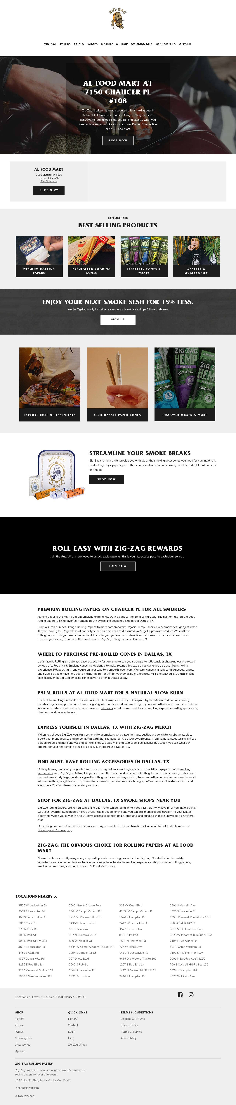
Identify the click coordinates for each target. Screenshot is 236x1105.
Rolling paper (46, 617)
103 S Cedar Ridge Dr (32, 917)
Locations (21, 997)
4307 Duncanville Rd (31, 959)
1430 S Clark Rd (28, 953)
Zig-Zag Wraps (77, 1045)
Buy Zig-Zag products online (104, 812)
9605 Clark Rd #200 (182, 923)
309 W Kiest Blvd (130, 905)
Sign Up (118, 320)
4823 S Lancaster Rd (183, 911)
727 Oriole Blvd (79, 959)
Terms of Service (131, 1032)
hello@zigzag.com (27, 1088)
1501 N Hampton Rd (132, 941)
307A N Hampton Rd (183, 970)
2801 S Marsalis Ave (183, 905)
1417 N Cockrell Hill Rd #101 (137, 970)
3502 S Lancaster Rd (31, 947)
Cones (79, 44)
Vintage (50, 44)
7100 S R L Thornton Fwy (186, 953)
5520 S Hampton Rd (132, 917)
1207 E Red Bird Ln (131, 964)
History (72, 1019)
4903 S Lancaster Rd (31, 911)
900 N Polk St (27, 935)
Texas (36, 997)
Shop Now (118, 141)
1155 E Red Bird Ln (30, 964)
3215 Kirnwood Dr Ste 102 (35, 970)
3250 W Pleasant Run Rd (85, 917)
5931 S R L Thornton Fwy (186, 929)
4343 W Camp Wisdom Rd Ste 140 (91, 947)
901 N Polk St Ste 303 (32, 941)
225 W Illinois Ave (131, 947)
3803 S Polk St (78, 964)
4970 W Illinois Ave (182, 976)
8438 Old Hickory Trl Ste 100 (138, 959)
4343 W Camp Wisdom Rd (136, 911)
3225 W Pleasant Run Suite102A (191, 935)
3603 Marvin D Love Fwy (85, 905)
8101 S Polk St (128, 935)
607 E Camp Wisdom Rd (185, 947)
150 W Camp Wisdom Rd (85, 911)
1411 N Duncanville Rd (133, 953)
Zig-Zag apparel (109, 739)
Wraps (92, 44)
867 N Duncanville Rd (82, 935)
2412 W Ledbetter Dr (133, 923)
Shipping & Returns (133, 1019)
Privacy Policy (129, 1025)
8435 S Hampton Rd (82, 923)
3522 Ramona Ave (131, 929)
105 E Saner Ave (79, 929)
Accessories (166, 44)
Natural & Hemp (114, 44)
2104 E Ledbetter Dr (183, 941)
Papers (65, 44)
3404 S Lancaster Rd (82, 970)
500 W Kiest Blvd (80, 941)
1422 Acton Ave (79, 976)
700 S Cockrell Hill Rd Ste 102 (189, 964)
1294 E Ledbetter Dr (82, 953)
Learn (71, 1032)
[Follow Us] (180, 998)
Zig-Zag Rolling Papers (34, 1064)
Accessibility (128, 1038)
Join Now (118, 566)
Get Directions (49, 181)
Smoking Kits (141, 44)
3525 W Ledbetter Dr (32, 905)
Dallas (47, 997)
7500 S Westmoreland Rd (35, 976)
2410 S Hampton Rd (132, 976)
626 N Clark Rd (27, 929)
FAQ (71, 1038)
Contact (73, 1025)
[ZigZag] (118, 19)
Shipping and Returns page (55, 830)
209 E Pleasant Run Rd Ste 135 (190, 917)
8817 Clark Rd (27, 923)
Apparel (185, 44)
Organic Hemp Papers (140, 627)
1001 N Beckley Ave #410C (187, 959)
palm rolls (106, 708)
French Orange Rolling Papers (77, 627)
